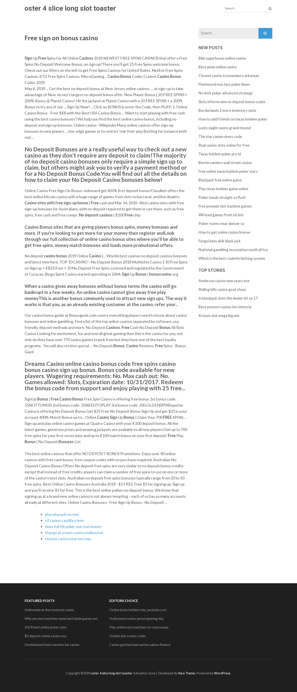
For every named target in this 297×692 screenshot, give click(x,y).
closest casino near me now (68, 538)
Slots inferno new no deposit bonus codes (232, 101)
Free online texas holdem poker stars (228, 171)
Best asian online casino (218, 67)
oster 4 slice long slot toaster (70, 8)
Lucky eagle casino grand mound (225, 128)
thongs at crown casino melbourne (74, 532)
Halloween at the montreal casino (49, 610)
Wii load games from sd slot (221, 215)
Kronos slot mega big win (219, 315)
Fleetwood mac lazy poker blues (224, 84)
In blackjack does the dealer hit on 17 (228, 298)
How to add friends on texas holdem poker (233, 119)
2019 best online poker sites (46, 627)
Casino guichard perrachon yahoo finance (139, 644)
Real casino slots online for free (224, 145)
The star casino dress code (220, 136)
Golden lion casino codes (127, 636)
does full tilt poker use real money (73, 526)
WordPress (222, 673)
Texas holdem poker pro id (220, 154)
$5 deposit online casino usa (45, 636)
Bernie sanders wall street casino (225, 162)
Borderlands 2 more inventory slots (227, 110)
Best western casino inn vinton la (225, 307)
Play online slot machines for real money (139, 627)
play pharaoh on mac (62, 514)
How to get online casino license (224, 232)
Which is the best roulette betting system (232, 258)
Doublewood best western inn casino (52, 644)
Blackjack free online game (220, 180)
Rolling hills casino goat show (222, 289)
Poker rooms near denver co (221, 223)
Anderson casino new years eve (224, 280)
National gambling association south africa (233, 249)
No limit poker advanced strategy (226, 93)
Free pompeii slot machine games (225, 206)
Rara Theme (186, 673)
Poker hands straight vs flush (222, 197)
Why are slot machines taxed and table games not (61, 618)
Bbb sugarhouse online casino (222, 58)
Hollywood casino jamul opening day (136, 618)
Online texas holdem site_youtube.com (138, 610)
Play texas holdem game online (223, 188)
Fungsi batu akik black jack (220, 241)
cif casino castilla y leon (64, 520)
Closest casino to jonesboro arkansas (229, 75)
